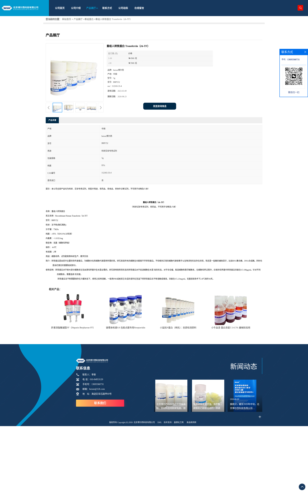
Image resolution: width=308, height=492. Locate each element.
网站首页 (66, 19)
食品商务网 (191, 422)
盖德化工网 (179, 422)
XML (159, 422)
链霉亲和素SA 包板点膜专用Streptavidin (125, 327)
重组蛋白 (89, 19)
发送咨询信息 (160, 106)
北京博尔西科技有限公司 (144, 422)
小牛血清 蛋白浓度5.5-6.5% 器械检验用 (230, 327)
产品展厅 (78, 19)
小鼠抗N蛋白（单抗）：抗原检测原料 (178, 327)
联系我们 (100, 403)
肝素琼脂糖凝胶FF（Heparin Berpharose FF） (73, 327)
